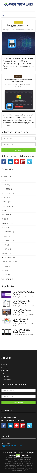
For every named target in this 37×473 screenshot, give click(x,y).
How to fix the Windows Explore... (24, 293)
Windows (5, 279)
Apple (3, 185)
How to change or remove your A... (21, 302)
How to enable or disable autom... (21, 320)
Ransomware (6, 240)
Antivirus (5, 180)
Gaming (4, 197)
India (3, 210)
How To (4, 206)
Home (5, 364)
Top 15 (4, 270)
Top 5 (3, 275)
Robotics (5, 249)
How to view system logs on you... (22, 311)
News (3, 227)
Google (4, 202)
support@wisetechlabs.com (11, 446)
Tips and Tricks (8, 262)
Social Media (6, 257)
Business (5, 189)
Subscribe (18, 150)
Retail (4, 245)
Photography (7, 232)
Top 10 (4, 266)
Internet (5, 215)
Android (5, 176)
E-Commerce (6, 193)
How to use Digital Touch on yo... (21, 331)
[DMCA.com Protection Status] (22, 455)
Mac (3, 219)
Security (5, 253)
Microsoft (5, 223)
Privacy (4, 236)
